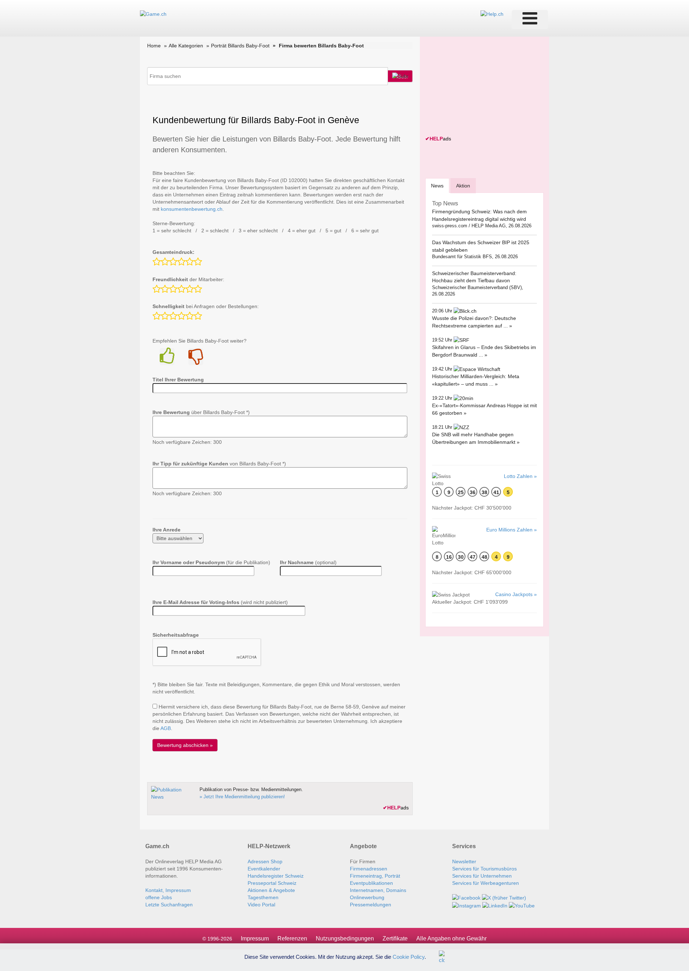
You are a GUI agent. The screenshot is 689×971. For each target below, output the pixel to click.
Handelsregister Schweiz (276, 876)
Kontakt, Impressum (168, 890)
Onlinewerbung (367, 897)
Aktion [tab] (463, 186)
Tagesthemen (263, 897)
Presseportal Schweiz (272, 883)
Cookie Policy (409, 956)
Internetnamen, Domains (378, 890)
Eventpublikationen (371, 883)
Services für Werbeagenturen (485, 883)
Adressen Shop (265, 861)
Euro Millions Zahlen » (511, 530)
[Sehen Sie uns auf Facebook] (466, 897)
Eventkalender (264, 869)
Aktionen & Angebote (271, 890)
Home (154, 45)
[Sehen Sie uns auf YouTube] (522, 905)
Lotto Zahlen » (520, 476)
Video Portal (261, 904)
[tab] (437, 185)
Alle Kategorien (186, 45)
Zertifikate (395, 938)
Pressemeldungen (370, 904)
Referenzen (292, 938)
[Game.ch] (153, 14)
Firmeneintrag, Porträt (375, 876)
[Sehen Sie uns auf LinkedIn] (494, 905)
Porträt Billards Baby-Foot (240, 45)
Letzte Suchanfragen (169, 904)
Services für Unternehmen (482, 876)
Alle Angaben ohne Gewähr (451, 938)
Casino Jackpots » (516, 594)
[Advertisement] (479, 87)
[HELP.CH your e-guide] (492, 14)
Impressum (255, 938)
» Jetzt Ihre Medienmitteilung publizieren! (242, 796)
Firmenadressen (368, 869)
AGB (165, 728)
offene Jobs (158, 897)
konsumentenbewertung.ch (191, 209)
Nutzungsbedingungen (345, 938)
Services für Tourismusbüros (484, 869)
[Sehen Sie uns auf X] (504, 897)
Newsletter (464, 861)
